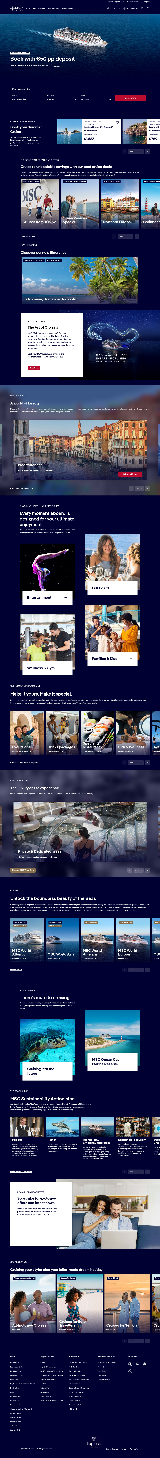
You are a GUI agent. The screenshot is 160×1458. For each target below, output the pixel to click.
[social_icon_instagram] (130, 1371)
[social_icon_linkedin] (137, 1364)
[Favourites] (148, 8)
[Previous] (131, 488)
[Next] (137, 236)
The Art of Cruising (43, 327)
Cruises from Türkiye (39, 222)
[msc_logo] (16, 8)
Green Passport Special (76, 220)
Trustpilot (4, 1457)
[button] (27, 99)
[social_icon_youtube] (144, 1364)
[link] (130, 474)
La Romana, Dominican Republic (50, 299)
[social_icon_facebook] (130, 1364)
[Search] (142, 8)
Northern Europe (117, 222)
